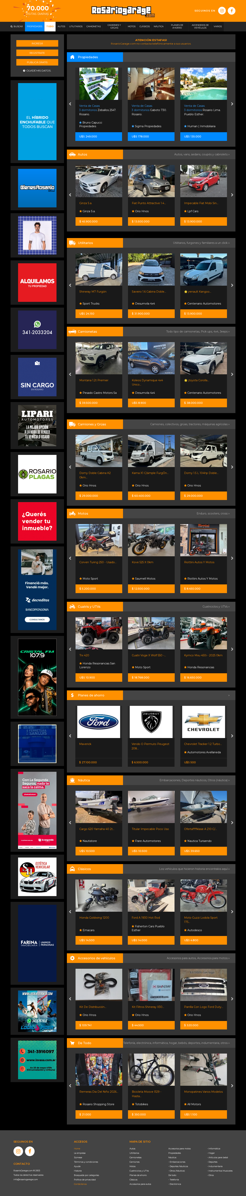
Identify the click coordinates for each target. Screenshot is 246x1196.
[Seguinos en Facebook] (231, 11)
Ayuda (77, 1166)
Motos (132, 1166)
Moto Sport (195, 578)
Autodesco (142, 930)
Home (77, 1148)
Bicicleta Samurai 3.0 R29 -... (202, 1091)
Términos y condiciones (86, 1162)
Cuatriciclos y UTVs (139, 1170)
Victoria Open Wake (197, 829)
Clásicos (133, 1179)
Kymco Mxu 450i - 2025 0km (151, 655)
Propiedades (174, 1153)
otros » (225, 1043)
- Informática (213, 1148)
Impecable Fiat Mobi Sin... (149, 203)
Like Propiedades (199, 126)
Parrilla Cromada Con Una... (202, 1007)
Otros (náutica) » (219, 780)
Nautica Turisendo (146, 841)
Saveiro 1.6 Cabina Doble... (96, 291)
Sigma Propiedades (95, 126)
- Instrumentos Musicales (220, 1170)
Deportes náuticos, (195, 780)
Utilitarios (134, 1153)
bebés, (183, 1043)
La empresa (80, 1153)
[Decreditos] (37, 589)
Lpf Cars (140, 211)
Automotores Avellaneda (151, 752)
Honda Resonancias (148, 667)
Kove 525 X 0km (90, 562)
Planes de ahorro (138, 1175)
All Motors (141, 1104)
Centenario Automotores (151, 303)
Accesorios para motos (212, 958)
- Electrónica (174, 1184)
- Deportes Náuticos (178, 1166)
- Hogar (211, 1153)
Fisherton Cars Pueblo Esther (95, 928)
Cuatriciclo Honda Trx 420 (201, 655)
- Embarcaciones (176, 1162)
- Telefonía (173, 1179)
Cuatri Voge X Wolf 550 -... (96, 655)
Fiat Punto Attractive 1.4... (96, 203)
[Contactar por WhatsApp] (37, 187)
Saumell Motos (92, 578)
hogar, (173, 1043)
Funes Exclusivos (198, 930)
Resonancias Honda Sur (203, 667)
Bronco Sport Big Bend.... (201, 380)
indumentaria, (211, 1043)
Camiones (135, 1162)
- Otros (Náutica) (176, 1170)
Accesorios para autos (140, 1184)
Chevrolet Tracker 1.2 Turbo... (150, 744)
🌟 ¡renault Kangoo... (145, 291)
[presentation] (70, 104)
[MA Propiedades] (37, 521)
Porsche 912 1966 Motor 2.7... (203, 917)
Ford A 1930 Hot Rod (93, 917)
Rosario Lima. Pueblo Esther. (150, 110)
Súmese (78, 1157)
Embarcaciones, (171, 780)
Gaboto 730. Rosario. (96, 110)
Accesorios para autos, (182, 958)
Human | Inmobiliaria (148, 126)
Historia (78, 1170)
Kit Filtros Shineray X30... (95, 1007)
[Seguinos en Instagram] (222, 10)
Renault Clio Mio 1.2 (197, 203)
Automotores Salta (200, 211)
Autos (132, 1148)
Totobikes (89, 1104)
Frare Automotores (95, 841)
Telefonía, (129, 1043)
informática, (161, 1043)
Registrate (37, 52)
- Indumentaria (215, 1166)
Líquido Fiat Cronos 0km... (201, 744)
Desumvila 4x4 (92, 303)
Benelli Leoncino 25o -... (199, 562)
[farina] (37, 942)
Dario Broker (195, 841)
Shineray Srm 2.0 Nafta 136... (203, 291)
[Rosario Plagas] (37, 474)
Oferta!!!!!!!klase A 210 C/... (148, 829)
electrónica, (144, 1043)
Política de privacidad (85, 1179)
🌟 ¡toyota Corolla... (144, 380)
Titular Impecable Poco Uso (97, 829)
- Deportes (212, 1162)
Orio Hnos (89, 211)
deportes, (194, 1043)
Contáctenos (80, 1184)
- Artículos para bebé (217, 1157)
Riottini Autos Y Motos (147, 562)
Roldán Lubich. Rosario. (203, 110)
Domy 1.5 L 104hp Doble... (149, 473)
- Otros (210, 1175)
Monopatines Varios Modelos (151, 1091)
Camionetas (135, 1157)
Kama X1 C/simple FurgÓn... (97, 473)
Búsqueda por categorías (86, 1175)
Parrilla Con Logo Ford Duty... (151, 1007)
